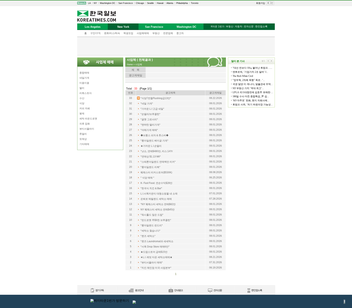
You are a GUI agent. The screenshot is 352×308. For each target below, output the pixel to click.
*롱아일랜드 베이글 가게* (154, 140)
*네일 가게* (147, 103)
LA (89, 3)
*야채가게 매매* (149, 130)
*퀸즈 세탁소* (148, 236)
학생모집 (128, 33)
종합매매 (84, 72)
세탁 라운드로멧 (88, 118)
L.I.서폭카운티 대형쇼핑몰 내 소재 (159, 193)
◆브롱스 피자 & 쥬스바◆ (154, 135)
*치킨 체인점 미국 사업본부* (156, 267)
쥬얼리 (83, 133)
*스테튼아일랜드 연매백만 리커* (158, 161)
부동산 (156, 33)
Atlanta (169, 3)
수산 (81, 98)
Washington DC (107, 3)
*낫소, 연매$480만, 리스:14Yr (157, 151)
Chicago (140, 3)
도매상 (83, 139)
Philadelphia (182, 3)
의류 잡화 (84, 123)
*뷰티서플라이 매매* (152, 262)
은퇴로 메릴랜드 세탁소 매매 (156, 199)
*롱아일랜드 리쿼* (150, 167)
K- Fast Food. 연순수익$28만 (156, 183)
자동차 (238, 26)
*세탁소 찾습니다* (150, 230)
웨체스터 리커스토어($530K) (156, 172)
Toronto (194, 3)
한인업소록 (261, 26)
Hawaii (160, 3)
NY (95, 3)
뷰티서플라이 (86, 128)
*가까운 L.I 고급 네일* (152, 108)
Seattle (150, 3)
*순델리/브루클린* (150, 114)
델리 (81, 88)
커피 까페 (84, 108)
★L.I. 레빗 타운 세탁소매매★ (156, 257)
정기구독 (97, 290)
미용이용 (84, 83)
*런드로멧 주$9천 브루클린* (156, 220)
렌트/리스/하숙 (112, 33)
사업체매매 (143, 33)
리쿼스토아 (85, 93)
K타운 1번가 (217, 26)
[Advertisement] (176, 46)
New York (123, 26)
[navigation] (176, 3)
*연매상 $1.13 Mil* (151, 156)
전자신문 (249, 26)
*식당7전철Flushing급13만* (156, 98)
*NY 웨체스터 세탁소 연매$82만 (158, 204)
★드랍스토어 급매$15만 (154, 252)
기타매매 (84, 144)
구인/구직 (95, 33)
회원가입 (260, 3)
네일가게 (84, 77)
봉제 (81, 113)
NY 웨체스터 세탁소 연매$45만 (158, 209)
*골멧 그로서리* (149, 119)
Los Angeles (92, 26)
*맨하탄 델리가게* (150, 124)
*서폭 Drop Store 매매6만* (155, 246)
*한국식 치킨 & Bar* (151, 188)
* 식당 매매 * (147, 177)
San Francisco (125, 3)
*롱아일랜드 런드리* (152, 225)
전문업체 (168, 33)
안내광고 (176, 290)
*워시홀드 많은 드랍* (152, 214)
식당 (81, 103)
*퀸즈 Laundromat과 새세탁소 (157, 241)
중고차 (180, 33)
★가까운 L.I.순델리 (151, 146)
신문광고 (136, 290)
